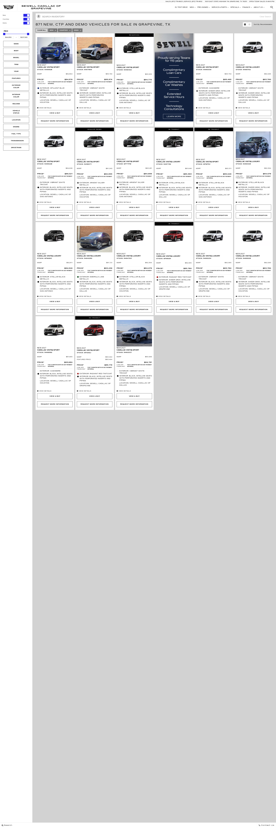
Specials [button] (234, 7)
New (4, 15)
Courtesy (6, 19)
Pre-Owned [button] (202, 7)
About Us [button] (258, 7)
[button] (271, 7)
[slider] (4, 34)
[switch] (16, 15)
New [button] (192, 7)
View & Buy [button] (54, 113)
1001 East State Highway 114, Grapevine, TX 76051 (226, 1)
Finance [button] (246, 7)
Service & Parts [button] (219, 7)
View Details (44, 108)
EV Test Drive (181, 7)
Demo (5, 23)
